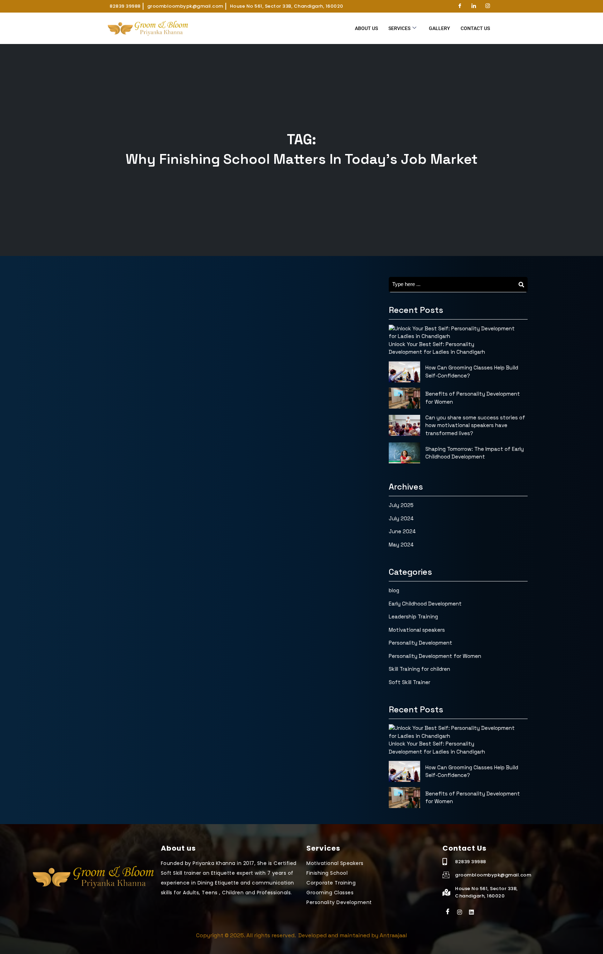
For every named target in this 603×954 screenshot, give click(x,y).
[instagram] (459, 912)
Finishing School (327, 872)
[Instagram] (487, 6)
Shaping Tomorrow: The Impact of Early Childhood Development (474, 453)
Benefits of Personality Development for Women (472, 397)
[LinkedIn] (473, 6)
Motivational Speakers (335, 863)
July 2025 (401, 505)
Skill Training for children (419, 669)
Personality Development (420, 642)
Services (399, 28)
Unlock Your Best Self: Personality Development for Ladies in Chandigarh (437, 348)
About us (366, 28)
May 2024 (401, 544)
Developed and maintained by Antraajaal (352, 935)
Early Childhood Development (425, 603)
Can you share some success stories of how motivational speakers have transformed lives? (475, 425)
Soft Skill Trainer (409, 682)
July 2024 (401, 518)
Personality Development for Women (435, 656)
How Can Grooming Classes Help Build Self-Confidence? (471, 371)
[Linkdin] (471, 912)
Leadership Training (413, 616)
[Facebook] (459, 6)
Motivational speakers (417, 629)
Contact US (475, 28)
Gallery (439, 28)
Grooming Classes (329, 892)
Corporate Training (331, 882)
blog (394, 590)
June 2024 (402, 531)
